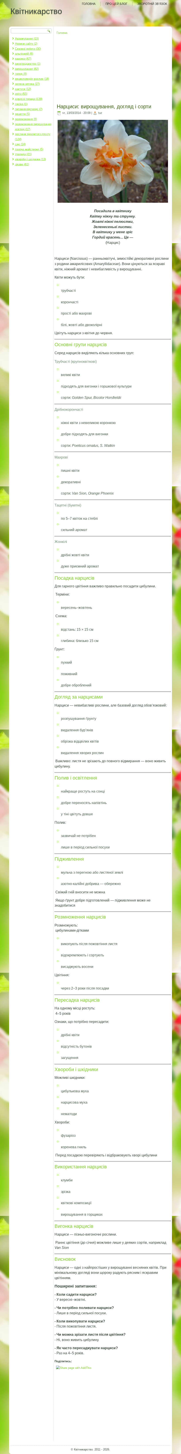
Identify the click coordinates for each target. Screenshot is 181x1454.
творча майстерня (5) (29, 149)
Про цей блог (116, 4)
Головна (89, 4)
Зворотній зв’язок (152, 4)
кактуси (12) (23, 89)
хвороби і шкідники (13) (30, 159)
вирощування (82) (27, 69)
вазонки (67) (23, 58)
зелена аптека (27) (27, 84)
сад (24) (20, 144)
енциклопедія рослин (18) (32, 78)
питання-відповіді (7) (28, 109)
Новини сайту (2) (26, 43)
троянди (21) (23, 154)
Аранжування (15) (27, 38)
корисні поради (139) (28, 99)
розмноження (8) (26, 119)
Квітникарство (36, 11)
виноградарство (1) (27, 63)
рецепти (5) (22, 114)
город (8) (21, 73)
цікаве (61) (22, 164)
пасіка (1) (21, 104)
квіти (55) (21, 94)
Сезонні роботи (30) (28, 48)
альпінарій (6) (24, 53)
